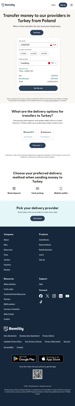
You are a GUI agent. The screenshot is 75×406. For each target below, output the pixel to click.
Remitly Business (45, 250)
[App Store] (51, 358)
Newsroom (8, 250)
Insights (7, 319)
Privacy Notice (48, 336)
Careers (7, 260)
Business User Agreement (29, 336)
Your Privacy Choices (33, 341)
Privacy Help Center (53, 341)
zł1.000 (23, 53)
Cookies (20, 347)
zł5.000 (44, 53)
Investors (7, 265)
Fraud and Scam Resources (14, 294)
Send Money (44, 240)
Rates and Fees (10, 284)
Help (41, 284)
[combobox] (53, 63)
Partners (7, 299)
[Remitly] (8, 5)
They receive (23, 59)
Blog (5, 245)
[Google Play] (24, 358)
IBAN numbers (9, 304)
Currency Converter (12, 309)
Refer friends (9, 314)
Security (67, 341)
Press (6, 255)
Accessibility (9, 347)
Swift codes (8, 289)
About (6, 240)
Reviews (7, 270)
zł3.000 (33, 53)
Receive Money (45, 245)
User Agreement (10, 336)
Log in (53, 5)
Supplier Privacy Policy (13, 341)
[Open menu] (71, 5)
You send (22, 41)
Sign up (63, 5)
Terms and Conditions (52, 100)
